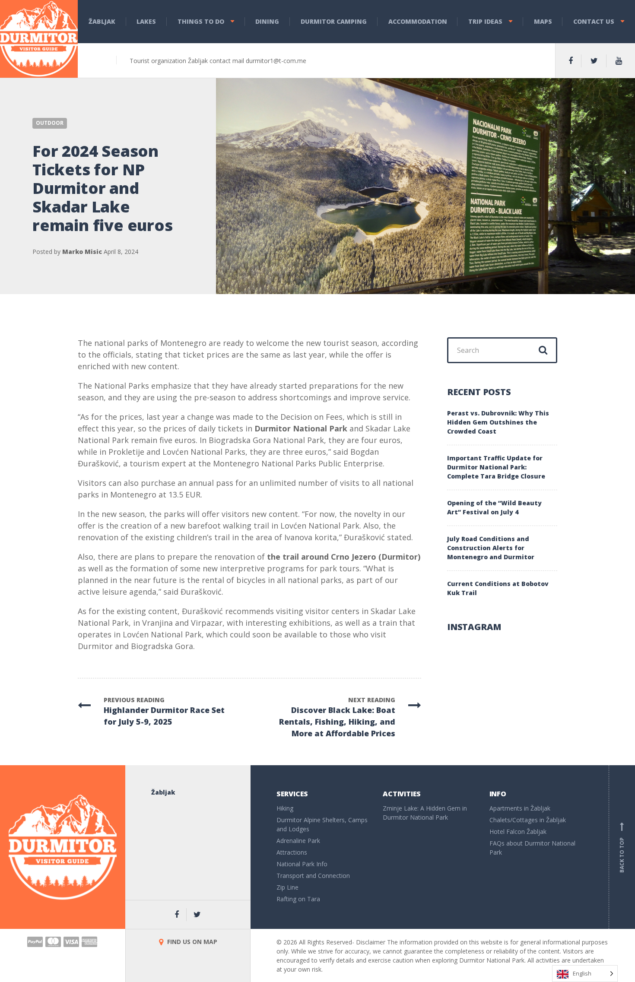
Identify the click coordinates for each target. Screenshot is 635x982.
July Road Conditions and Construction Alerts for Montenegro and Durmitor (490, 548)
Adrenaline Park (298, 840)
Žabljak (102, 21)
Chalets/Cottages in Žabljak (527, 820)
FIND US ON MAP (191, 942)
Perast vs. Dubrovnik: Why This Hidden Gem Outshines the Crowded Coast (498, 422)
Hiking (284, 808)
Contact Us (593, 21)
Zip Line (287, 887)
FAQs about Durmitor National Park (532, 847)
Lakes (146, 21)
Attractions (291, 852)
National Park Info (301, 864)
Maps (543, 21)
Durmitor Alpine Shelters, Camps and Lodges (322, 824)
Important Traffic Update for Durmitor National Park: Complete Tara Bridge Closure (496, 467)
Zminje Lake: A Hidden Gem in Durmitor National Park (425, 812)
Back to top (621, 848)
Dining (267, 21)
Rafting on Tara (298, 899)
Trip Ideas (485, 21)
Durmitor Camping (334, 21)
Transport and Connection (313, 875)
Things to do (201, 21)
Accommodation (417, 21)
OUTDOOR (50, 123)
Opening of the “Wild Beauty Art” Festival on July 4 (494, 507)
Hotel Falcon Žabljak (517, 831)
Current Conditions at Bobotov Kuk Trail (498, 588)
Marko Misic (82, 251)
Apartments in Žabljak (519, 808)
